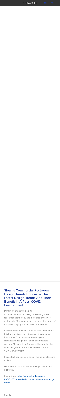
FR (52, 3)
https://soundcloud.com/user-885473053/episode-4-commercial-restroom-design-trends (29, 379)
